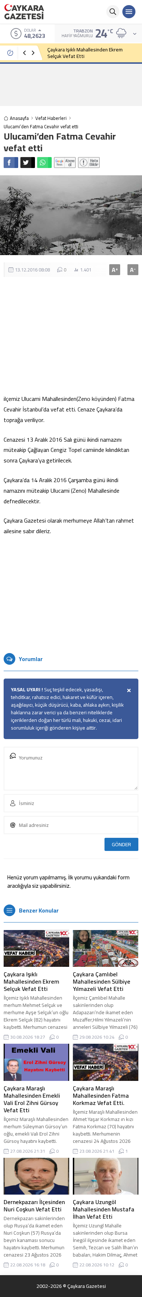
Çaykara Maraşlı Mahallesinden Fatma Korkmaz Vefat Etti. (101, 1095)
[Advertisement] (71, 84)
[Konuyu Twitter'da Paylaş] (27, 162)
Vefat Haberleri (51, 118)
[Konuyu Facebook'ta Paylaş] (11, 162)
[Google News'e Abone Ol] (65, 162)
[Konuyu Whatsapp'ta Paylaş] (44, 162)
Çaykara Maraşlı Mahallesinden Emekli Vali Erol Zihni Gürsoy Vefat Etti (32, 1099)
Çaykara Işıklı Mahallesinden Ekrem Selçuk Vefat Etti (85, 53)
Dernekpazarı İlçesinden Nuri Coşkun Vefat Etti (34, 1205)
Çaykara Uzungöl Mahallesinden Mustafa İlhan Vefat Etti (103, 1209)
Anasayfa (19, 118)
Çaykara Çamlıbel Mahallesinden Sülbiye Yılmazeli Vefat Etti (101, 981)
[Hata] (89, 162)
